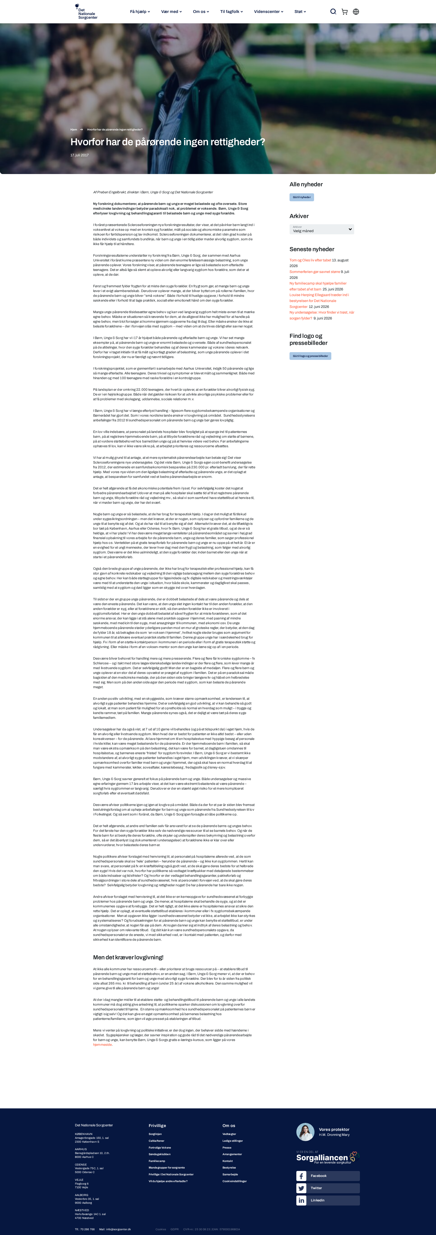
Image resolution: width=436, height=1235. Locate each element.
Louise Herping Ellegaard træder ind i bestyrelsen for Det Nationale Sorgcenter (319, 300)
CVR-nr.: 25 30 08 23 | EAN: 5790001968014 (211, 1229)
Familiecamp (157, 1161)
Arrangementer (232, 1154)
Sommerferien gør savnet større (315, 272)
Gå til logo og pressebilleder (310, 356)
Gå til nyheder (302, 197)
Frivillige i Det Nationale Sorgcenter (171, 1174)
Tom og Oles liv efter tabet (310, 260)
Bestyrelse (229, 1167)
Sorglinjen (155, 1134)
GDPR (175, 1229)
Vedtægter (229, 1134)
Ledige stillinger (233, 1140)
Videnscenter (267, 11)
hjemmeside (102, 1044)
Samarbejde (230, 1174)
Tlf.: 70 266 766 (85, 1229)
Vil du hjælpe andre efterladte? (168, 1181)
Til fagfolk (229, 11)
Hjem (73, 129)
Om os (199, 11)
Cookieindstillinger (235, 1181)
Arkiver (297, 226)
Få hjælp (138, 11)
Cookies (161, 1229)
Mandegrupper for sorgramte (167, 1167)
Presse (227, 1147)
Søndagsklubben (160, 1154)
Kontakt (228, 1161)
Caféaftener (156, 1140)
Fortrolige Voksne (160, 1147)
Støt (298, 11)
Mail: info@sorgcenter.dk (115, 1229)
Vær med (169, 11)
